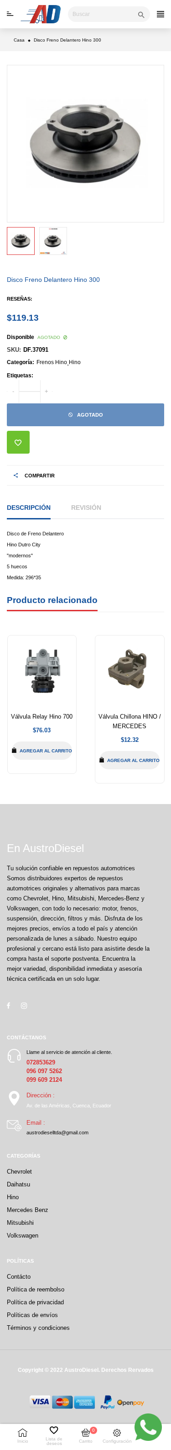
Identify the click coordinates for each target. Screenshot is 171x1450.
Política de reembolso (35, 1289)
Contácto (19, 1276)
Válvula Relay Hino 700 (42, 716)
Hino (75, 362)
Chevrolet (19, 1171)
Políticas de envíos (32, 1315)
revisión (86, 507)
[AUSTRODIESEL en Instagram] (24, 1005)
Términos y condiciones (38, 1327)
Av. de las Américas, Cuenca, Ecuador (68, 1105)
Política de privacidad (35, 1302)
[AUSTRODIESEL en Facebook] (8, 1005)
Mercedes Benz (27, 1210)
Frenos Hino (51, 362)
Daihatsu (18, 1184)
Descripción (29, 507)
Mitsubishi (20, 1222)
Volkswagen (22, 1235)
